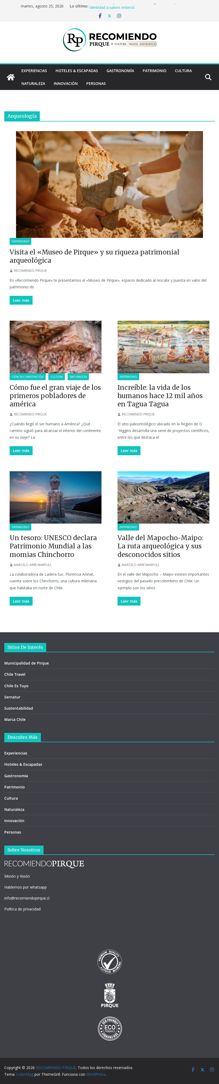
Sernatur (12, 697)
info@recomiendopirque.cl (26, 898)
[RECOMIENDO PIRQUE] (10, 77)
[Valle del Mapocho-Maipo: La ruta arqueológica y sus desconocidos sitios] (163, 497)
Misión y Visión (17, 876)
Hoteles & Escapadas (77, 70)
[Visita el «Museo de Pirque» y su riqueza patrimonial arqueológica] (109, 184)
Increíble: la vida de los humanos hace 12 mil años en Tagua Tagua (160, 395)
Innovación (66, 83)
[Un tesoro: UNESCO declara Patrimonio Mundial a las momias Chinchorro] (55, 497)
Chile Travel (14, 674)
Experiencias (34, 70)
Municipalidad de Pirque (26, 663)
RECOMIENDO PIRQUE (30, 270)
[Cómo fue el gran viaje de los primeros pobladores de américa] (55, 347)
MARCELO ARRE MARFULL (33, 565)
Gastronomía (120, 70)
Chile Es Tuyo (16, 685)
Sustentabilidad (18, 708)
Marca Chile (15, 719)
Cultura (183, 70)
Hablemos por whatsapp (25, 887)
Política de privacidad (22, 909)
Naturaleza (33, 83)
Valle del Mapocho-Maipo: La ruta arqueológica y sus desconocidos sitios (160, 546)
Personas (96, 83)
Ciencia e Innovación (28, 377)
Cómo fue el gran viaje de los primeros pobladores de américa (55, 395)
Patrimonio (154, 70)
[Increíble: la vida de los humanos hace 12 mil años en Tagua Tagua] (163, 347)
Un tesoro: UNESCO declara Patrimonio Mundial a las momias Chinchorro (53, 546)
